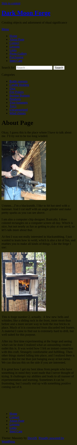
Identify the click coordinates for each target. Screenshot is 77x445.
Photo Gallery (18, 53)
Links (13, 50)
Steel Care (15, 60)
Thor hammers (18, 102)
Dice (12, 88)
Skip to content (11, 3)
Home (13, 36)
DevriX (32, 438)
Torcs (12, 106)
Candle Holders (19, 85)
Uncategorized (18, 109)
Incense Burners (19, 95)
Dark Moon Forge (26, 12)
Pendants (15, 99)
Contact (14, 43)
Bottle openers (18, 81)
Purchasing (16, 57)
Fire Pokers (16, 92)
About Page (16, 39)
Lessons (14, 46)
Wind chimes (17, 113)
